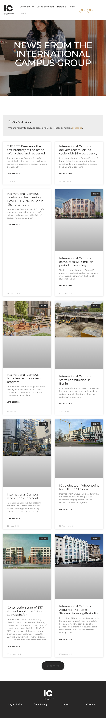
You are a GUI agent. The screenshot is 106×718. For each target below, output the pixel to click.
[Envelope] (89, 10)
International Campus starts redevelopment (23, 496)
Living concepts (45, 6)
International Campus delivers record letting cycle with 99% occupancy (78, 150)
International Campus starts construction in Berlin (75, 380)
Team (72, 6)
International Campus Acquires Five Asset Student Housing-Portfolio (78, 609)
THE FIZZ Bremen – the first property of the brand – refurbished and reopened (27, 150)
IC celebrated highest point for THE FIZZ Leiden (79, 487)
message (77, 128)
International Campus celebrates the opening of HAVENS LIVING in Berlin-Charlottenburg (25, 199)
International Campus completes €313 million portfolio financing (76, 261)
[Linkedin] (81, 10)
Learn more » (13, 174)
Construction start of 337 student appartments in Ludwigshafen (25, 611)
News (23, 13)
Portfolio (61, 6)
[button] (53, 665)
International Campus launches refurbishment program (24, 378)
